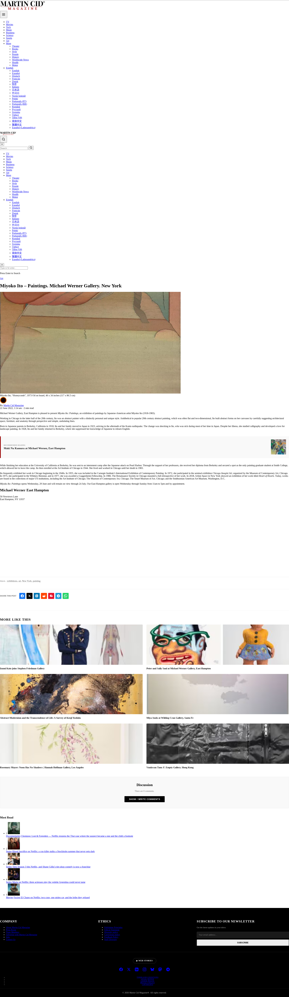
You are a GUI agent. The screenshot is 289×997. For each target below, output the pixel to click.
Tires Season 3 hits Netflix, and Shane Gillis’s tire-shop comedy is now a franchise (51, 866)
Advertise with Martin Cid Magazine (21, 935)
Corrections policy (112, 935)
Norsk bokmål (19, 96)
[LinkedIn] (136, 970)
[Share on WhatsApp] (66, 596)
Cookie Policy (147, 981)
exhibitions (12, 581)
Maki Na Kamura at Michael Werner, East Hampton (34, 448)
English (9, 68)
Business (10, 32)
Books (15, 49)
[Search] (3, 139)
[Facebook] (121, 970)
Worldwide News (20, 59)
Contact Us (10, 939)
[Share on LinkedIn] (37, 596)
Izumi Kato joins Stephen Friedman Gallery (22, 668)
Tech (8, 27)
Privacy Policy (147, 983)
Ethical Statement (111, 930)
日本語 (15, 89)
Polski (15, 98)
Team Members (12, 932)
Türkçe (15, 115)
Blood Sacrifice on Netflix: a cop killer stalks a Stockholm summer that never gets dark (53, 851)
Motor (15, 65)
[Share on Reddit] (44, 596)
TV (7, 21)
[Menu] (3, 14)
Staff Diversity (110, 939)
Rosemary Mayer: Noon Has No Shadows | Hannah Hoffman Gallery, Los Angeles (42, 767)
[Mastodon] (160, 970)
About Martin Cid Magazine (18, 927)
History (15, 57)
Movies (9, 24)
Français (16, 78)
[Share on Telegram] (58, 596)
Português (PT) (19, 101)
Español (16, 73)
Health (15, 62)
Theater (15, 46)
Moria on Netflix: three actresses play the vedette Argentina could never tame (48, 882)
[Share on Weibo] (51, 596)
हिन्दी (14, 84)
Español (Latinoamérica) (23, 127)
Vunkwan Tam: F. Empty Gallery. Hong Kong (170, 767)
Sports (9, 38)
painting (36, 581)
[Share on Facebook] (22, 596)
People (15, 54)
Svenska (16, 112)
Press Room (11, 930)
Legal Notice (147, 979)
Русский (16, 109)
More (8, 43)
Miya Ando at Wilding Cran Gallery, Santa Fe (169, 718)
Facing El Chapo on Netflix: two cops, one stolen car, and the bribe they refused (52, 897)
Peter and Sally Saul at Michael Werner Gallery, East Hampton (178, 668)
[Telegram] (168, 970)
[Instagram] (144, 970)
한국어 (15, 93)
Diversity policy (111, 932)
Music (9, 30)
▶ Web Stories (144, 961)
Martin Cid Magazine (13, 405)
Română (16, 106)
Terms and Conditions (147, 977)
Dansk (15, 81)
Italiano (15, 87)
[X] (129, 970)
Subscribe (243, 943)
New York (27, 581)
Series (9, 851)
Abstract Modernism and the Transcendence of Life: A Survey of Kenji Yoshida (40, 718)
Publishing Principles (113, 927)
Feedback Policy (111, 937)
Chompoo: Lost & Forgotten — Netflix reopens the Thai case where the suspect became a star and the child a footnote (77, 836)
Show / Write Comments (144, 799)
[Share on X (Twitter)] (29, 596)
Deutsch (16, 76)
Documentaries (13, 836)
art (20, 581)
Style (14, 51)
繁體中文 (17, 124)
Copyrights (147, 984)
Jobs (8, 937)
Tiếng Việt (17, 117)
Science (9, 35)
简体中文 (17, 121)
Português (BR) (19, 104)
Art (7, 40)
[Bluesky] (152, 970)
